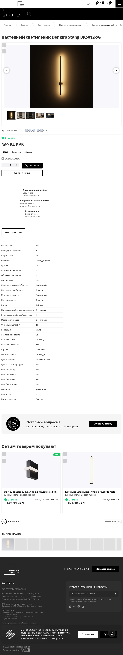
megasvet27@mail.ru (14, 589)
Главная (7, 25)
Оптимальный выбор (35, 190)
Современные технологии (34, 200)
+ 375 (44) (76, 569)
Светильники (44, 25)
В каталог (13, 521)
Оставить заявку (103, 423)
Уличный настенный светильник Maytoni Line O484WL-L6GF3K (35, 492)
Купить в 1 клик (22, 172)
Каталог (24, 25)
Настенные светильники (70, 25)
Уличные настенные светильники (19, 495)
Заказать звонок (105, 568)
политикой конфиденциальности (82, 601)
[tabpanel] (61, 76)
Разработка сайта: (11, 650)
